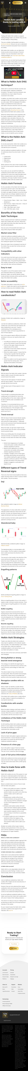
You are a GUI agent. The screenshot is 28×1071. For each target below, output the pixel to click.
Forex (19, 987)
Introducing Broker (6, 1001)
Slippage (12, 978)
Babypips (3, 320)
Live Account (5, 972)
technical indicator (6, 44)
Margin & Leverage (14, 976)
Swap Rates (12, 974)
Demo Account (6, 974)
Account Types (6, 976)
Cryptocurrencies (21, 993)
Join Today (14, 948)
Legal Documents (6, 991)
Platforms (4, 978)
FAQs (12, 989)
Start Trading (17, 2)
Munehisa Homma (15, 110)
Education (6, 13)
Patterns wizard (5, 545)
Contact (13, 991)
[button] (25, 3)
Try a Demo (14, 944)
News (4, 989)
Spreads (12, 972)
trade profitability (13, 693)
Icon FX (11, 910)
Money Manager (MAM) (7, 1003)
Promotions (13, 987)
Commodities (20, 989)
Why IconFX (5, 987)
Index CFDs (20, 991)
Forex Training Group (6, 596)
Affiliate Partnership (7, 1005)
